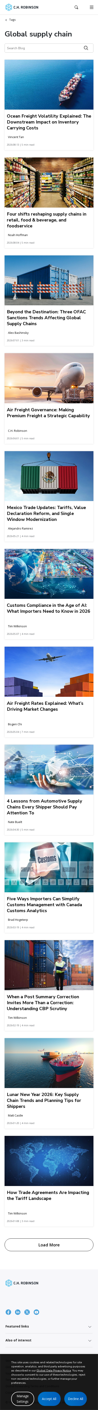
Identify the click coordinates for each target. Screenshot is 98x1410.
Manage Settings (23, 1399)
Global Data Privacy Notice (53, 1370)
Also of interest (18, 1340)
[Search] (86, 48)
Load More (49, 1245)
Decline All (75, 1399)
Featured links (17, 1326)
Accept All (49, 1399)
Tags (12, 20)
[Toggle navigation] (91, 7)
